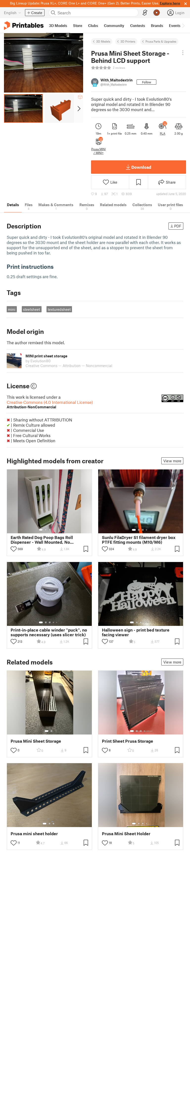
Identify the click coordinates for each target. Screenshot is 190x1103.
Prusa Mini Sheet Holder (126, 833)
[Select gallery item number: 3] (50, 530)
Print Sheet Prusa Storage (127, 741)
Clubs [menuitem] (93, 25)
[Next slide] (78, 108)
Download (141, 167)
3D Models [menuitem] (58, 25)
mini (11, 309)
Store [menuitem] (77, 25)
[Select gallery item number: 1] (41, 530)
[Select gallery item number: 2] (46, 530)
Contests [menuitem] (137, 25)
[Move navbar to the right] (183, 25)
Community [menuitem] (114, 25)
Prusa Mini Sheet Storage (36, 741)
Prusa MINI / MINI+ (98, 150)
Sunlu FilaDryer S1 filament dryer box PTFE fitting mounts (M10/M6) (138, 539)
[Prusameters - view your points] (156, 12)
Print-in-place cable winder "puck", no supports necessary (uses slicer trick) (49, 632)
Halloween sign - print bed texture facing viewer (135, 632)
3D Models (103, 41)
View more (172, 461)
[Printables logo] (24, 25)
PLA (162, 133)
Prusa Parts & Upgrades (160, 41)
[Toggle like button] (14, 549)
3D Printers (127, 41)
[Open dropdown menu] (183, 53)
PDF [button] (177, 226)
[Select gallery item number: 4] (54, 530)
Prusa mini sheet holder (34, 833)
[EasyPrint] (145, 12)
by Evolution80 (37, 361)
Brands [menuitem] (157, 25)
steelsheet (31, 309)
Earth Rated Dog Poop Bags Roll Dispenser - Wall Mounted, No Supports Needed (42, 539)
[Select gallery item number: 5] (57, 530)
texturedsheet (59, 309)
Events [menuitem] (174, 25)
